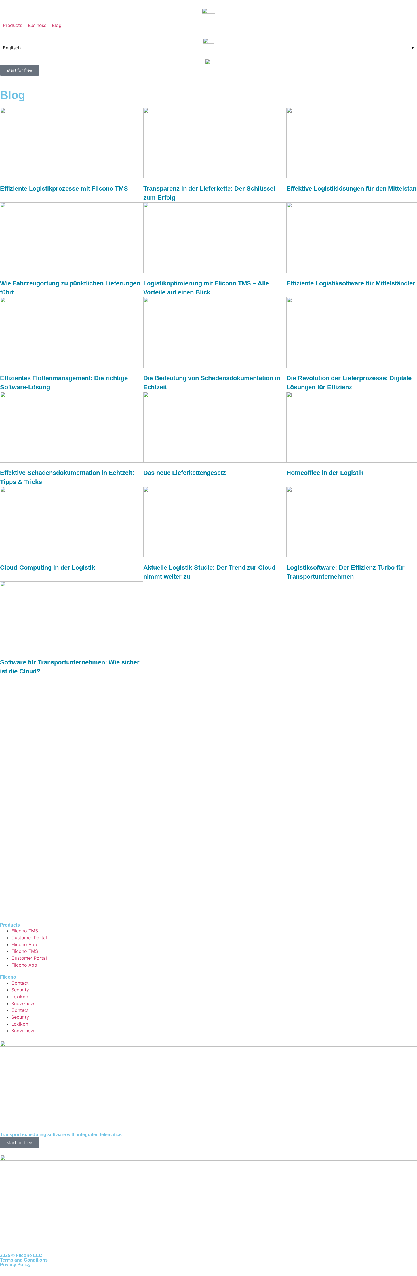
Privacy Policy (15, 1264)
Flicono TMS (24, 931)
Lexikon (19, 996)
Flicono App (24, 944)
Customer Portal (29, 937)
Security (20, 990)
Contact (20, 983)
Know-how (22, 1003)
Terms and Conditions (24, 1260)
